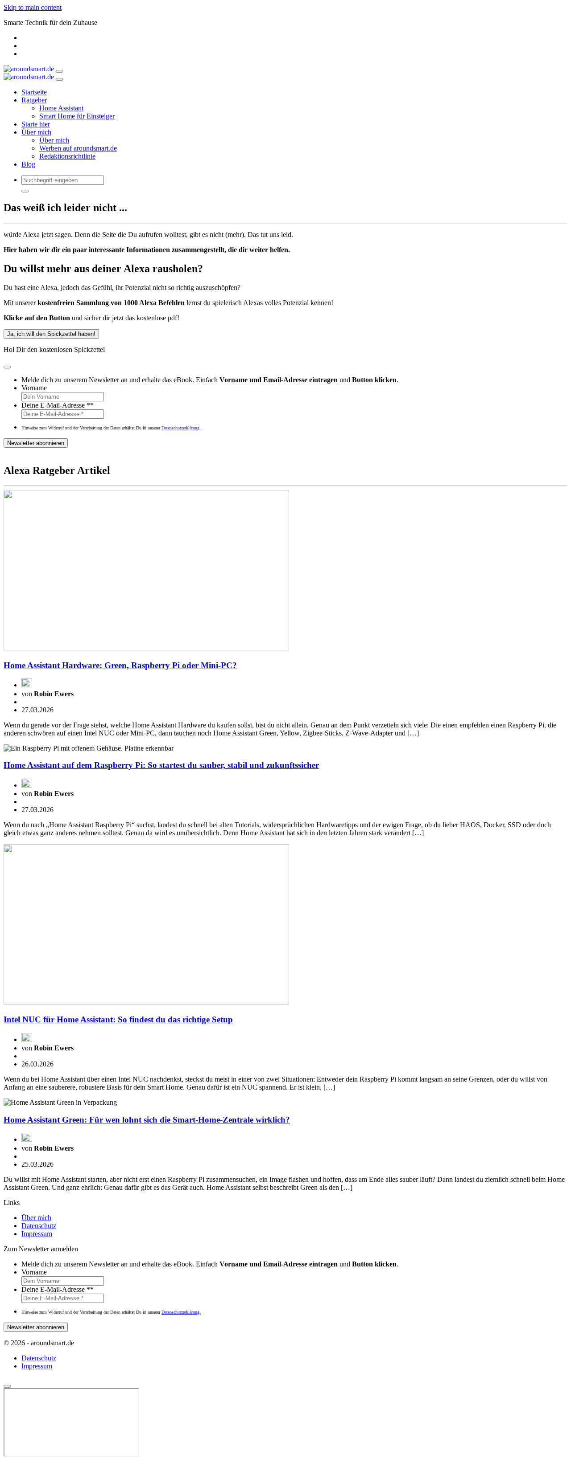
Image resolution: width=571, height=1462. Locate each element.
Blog (28, 164)
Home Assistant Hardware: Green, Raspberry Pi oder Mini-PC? (120, 665)
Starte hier (35, 124)
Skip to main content (33, 7)
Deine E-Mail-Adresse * (57, 405)
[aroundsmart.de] (30, 69)
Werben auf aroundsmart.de (78, 148)
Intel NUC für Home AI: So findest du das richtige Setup (118, 1019)
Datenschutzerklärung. (181, 427)
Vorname (34, 388)
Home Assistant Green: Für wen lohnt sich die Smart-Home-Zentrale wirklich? (147, 1119)
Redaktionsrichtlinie (67, 156)
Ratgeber (34, 100)
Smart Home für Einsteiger (77, 116)
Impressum (36, 1233)
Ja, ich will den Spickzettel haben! (51, 334)
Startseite (34, 92)
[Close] (59, 79)
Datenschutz (38, 1225)
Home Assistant (61, 108)
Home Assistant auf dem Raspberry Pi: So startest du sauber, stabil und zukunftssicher (161, 765)
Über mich (36, 132)
